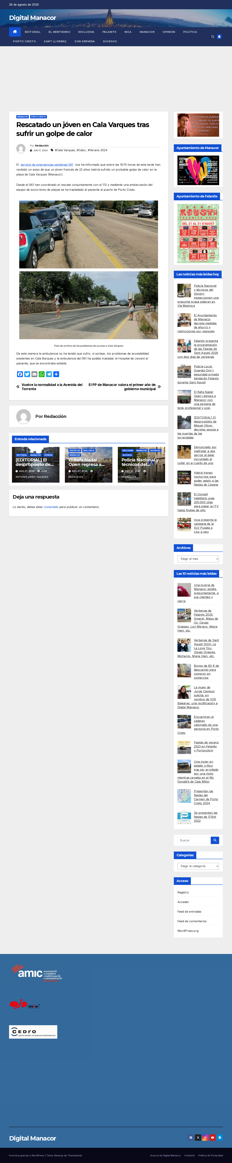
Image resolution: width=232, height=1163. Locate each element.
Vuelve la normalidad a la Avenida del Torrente (52, 387)
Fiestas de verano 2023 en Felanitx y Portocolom (206, 746)
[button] (212, 36)
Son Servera (84, 41)
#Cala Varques (65, 150)
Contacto (189, 1155)
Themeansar (75, 1155)
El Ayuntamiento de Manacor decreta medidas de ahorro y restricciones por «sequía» (197, 323)
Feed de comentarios (192, 921)
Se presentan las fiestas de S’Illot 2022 (206, 817)
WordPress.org (188, 931)
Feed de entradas (189, 911)
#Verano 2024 (97, 150)
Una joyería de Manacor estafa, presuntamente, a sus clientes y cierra (198, 593)
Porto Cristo (24, 41)
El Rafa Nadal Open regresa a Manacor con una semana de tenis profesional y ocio (196, 400)
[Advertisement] (116, 73)
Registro (183, 892)
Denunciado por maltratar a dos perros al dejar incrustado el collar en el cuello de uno (197, 455)
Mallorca (88, 450)
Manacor (147, 32)
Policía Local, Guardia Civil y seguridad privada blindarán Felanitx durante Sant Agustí (198, 374)
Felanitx (109, 32)
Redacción (42, 145)
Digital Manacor (32, 18)
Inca (128, 32)
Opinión (169, 32)
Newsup (58, 1155)
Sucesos (110, 41)
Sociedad (155, 450)
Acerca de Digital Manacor (165, 1155)
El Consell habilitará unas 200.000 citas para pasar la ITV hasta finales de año (198, 502)
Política (190, 32)
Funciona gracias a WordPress (27, 1155)
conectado (51, 507)
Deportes (75, 450)
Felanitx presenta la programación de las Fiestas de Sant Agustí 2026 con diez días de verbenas (197, 349)
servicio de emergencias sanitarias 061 (47, 164)
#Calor (81, 150)
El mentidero (59, 32)
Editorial (33, 32)
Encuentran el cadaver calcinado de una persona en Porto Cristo (198, 725)
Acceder (183, 902)
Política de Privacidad (210, 1155)
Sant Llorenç (55, 41)
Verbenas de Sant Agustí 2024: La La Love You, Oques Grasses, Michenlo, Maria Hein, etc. (198, 648)
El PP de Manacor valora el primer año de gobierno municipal (122, 387)
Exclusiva (86, 32)
